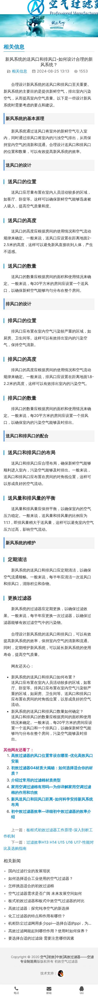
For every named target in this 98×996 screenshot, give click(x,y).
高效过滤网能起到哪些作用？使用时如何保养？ (48, 930)
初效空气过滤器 (66, 961)
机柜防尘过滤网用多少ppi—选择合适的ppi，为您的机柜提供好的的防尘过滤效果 (51, 923)
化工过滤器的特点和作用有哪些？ (36, 916)
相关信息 (19, 71)
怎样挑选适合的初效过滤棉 (31, 885)
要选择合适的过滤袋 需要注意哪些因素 (41, 938)
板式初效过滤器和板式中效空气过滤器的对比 (46, 900)
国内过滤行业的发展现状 (29, 870)
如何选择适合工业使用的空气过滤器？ (40, 878)
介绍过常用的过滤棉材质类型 (36, 780)
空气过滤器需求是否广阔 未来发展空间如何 (45, 893)
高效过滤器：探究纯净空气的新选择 (38, 908)
